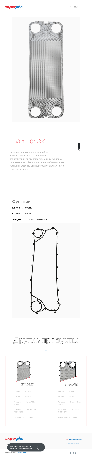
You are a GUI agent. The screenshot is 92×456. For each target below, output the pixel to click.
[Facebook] (7, 445)
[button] (45, 350)
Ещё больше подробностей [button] (23, 448)
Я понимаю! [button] (39, 446)
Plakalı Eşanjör (22, 452)
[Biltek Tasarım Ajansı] (73, 453)
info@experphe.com (75, 439)
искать (75, 7)
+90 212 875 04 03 (74, 443)
